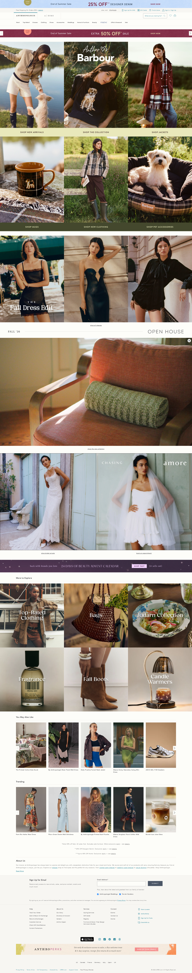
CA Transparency (42, 970)
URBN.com (63, 970)
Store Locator (145, 909)
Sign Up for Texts (146, 918)
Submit (155, 883)
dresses (55, 868)
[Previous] (2, 33)
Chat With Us (145, 922)
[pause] (189, 340)
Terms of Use (31, 970)
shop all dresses (96, 325)
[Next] (190, 33)
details (40, 10)
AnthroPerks (145, 914)
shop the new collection (96, 449)
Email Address (102, 880)
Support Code (73, 970)
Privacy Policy (121, 900)
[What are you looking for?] (164, 15)
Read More (20, 871)
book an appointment (144, 553)
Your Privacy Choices (86, 970)
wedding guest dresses (125, 868)
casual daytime (141, 868)
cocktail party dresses (107, 868)
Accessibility (54, 970)
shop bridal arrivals (48, 553)
